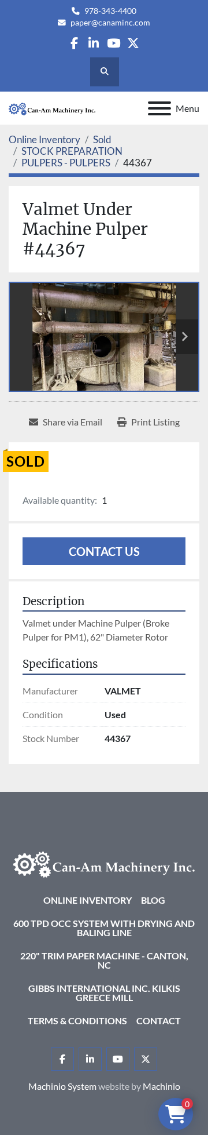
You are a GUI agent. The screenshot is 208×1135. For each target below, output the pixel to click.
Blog (153, 899)
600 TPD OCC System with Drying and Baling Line (104, 928)
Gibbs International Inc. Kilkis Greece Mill (104, 993)
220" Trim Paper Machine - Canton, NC (104, 960)
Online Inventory (87, 899)
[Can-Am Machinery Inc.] (104, 863)
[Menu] (159, 108)
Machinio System (62, 1086)
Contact (158, 1020)
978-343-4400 (110, 11)
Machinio (161, 1086)
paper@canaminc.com (110, 22)
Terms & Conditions (77, 1020)
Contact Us (104, 551)
